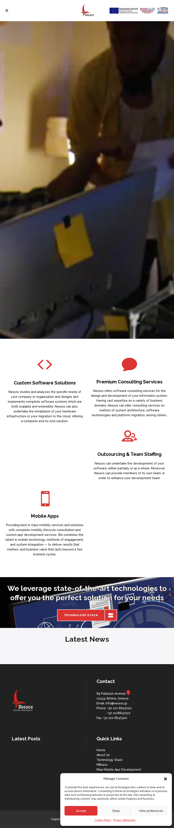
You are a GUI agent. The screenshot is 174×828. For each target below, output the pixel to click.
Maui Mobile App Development (119, 769)
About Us (103, 755)
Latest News (87, 639)
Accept (81, 811)
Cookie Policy (103, 820)
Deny (116, 811)
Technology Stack (109, 760)
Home (101, 750)
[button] (165, 779)
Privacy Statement (124, 820)
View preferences (151, 811)
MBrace (102, 764)
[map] (128, 693)
